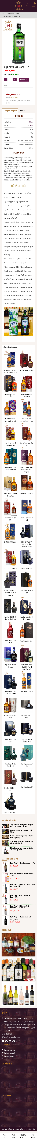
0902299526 (14, 97)
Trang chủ (4, 13)
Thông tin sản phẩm (10, 110)
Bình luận (22, 110)
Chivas (17, 13)
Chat (13, 1137)
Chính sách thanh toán (9, 1053)
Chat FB (32, 1137)
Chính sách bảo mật (9, 1056)
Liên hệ (5, 1059)
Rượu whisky (11, 13)
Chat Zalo (23, 1137)
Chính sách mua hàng (9, 1050)
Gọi (4, 1137)
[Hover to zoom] (18, 42)
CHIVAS (31, 122)
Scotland (30, 125)
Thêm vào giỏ (23, 79)
